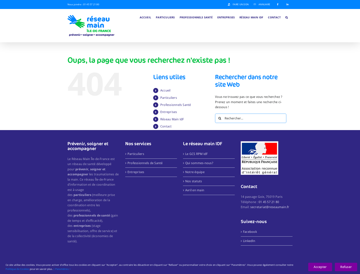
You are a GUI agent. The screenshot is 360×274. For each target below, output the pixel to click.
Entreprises (168, 112)
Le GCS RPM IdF (196, 154)
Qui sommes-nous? (199, 163)
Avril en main (194, 190)
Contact (166, 126)
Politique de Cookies (17, 269)
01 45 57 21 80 (91, 4)
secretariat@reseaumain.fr (269, 207)
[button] (286, 17)
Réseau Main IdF (172, 119)
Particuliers (168, 98)
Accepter (320, 267)
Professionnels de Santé (145, 163)
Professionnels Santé (175, 105)
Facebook (250, 232)
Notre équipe (195, 172)
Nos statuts (193, 181)
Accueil (165, 90)
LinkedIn (249, 241)
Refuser (346, 267)
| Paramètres (61, 269)
